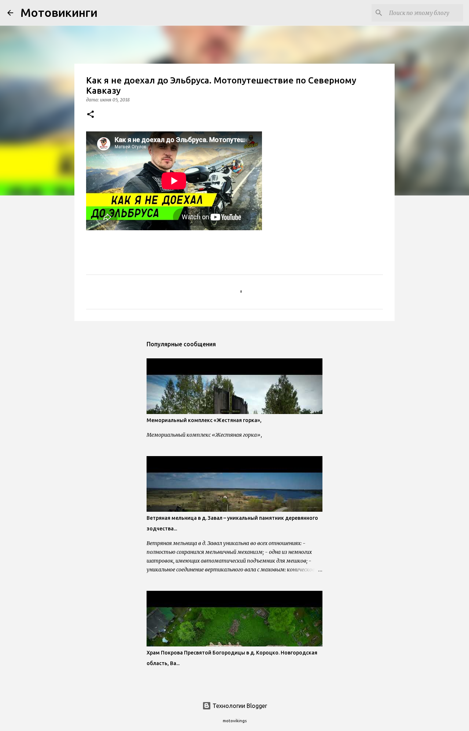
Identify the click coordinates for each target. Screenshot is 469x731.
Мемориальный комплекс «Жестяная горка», (204, 420)
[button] (90, 115)
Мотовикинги (59, 12)
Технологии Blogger (239, 705)
